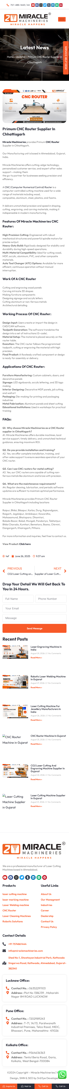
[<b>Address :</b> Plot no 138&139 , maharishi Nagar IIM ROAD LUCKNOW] (7, 992)
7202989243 (37, 1018)
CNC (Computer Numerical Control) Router (28, 187)
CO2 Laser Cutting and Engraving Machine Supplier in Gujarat (48, 768)
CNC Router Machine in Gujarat (48, 735)
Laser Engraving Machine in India (46, 648)
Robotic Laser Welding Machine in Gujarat (48, 678)
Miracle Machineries (14, 142)
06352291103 (37, 988)
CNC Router (52, 142)
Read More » (36, 657)
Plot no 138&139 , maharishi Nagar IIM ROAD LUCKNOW (35, 994)
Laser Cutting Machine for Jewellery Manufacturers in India (46, 709)
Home (10, 56)
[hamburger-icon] (62, 19)
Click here (25, 544)
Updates (20, 56)
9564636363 (37, 1052)
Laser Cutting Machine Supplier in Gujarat (48, 797)
